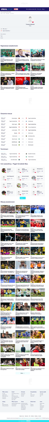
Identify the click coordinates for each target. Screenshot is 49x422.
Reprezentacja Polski (5, 404)
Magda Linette (23, 405)
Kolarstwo (41, 408)
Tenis (22, 401)
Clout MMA (41, 394)
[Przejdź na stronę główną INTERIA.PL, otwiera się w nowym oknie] (4, 9)
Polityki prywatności (26, 418)
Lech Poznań (4, 397)
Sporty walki (43, 392)
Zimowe (23, 392)
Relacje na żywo (42, 403)
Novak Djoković (23, 409)
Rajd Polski (31, 405)
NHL (3, 403)
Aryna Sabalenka (23, 408)
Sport (4, 13)
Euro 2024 (3, 393)
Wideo (41, 404)
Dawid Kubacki (23, 393)
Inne (41, 401)
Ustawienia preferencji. (32, 418)
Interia (1, 13)
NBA (31, 393)
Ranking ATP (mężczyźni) (24, 404)
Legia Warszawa (4, 394)
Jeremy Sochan (32, 394)
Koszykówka (33, 392)
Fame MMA (41, 393)
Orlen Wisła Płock (14, 404)
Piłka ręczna (15, 401)
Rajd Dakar (31, 404)
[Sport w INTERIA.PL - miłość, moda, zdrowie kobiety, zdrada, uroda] (10, 9)
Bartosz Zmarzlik (14, 398)
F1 (30, 403)
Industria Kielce (14, 405)
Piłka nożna (7, 13)
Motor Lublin (13, 399)
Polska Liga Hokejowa (5, 405)
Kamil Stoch (22, 394)
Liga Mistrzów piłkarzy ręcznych (16, 403)
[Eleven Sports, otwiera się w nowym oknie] (16, 9)
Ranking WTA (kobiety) (24, 403)
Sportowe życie (42, 405)
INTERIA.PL (40, 418)
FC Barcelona (4, 398)
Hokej (3, 401)
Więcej (22, 198)
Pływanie (41, 409)
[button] (39, 9)
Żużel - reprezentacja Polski (15, 397)
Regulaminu (20, 418)
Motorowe (33, 401)
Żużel (13, 392)
